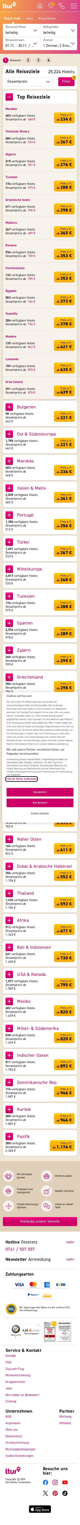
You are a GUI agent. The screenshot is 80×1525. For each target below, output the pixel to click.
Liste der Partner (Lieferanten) (22, 778)
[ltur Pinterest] (55, 1495)
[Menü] (38, 1325)
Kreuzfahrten (47, 19)
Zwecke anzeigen (40, 813)
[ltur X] (45, 1495)
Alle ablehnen (40, 803)
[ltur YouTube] (64, 1484)
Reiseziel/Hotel (16, 27)
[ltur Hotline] (62, 6)
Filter (66, 81)
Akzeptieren (39, 792)
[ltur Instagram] (55, 1484)
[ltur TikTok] (64, 1495)
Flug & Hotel (12, 19)
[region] (40, 757)
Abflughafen (51, 27)
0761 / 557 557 (20, 1249)
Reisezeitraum (15, 40)
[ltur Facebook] (45, 1484)
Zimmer (48, 40)
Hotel (29, 19)
